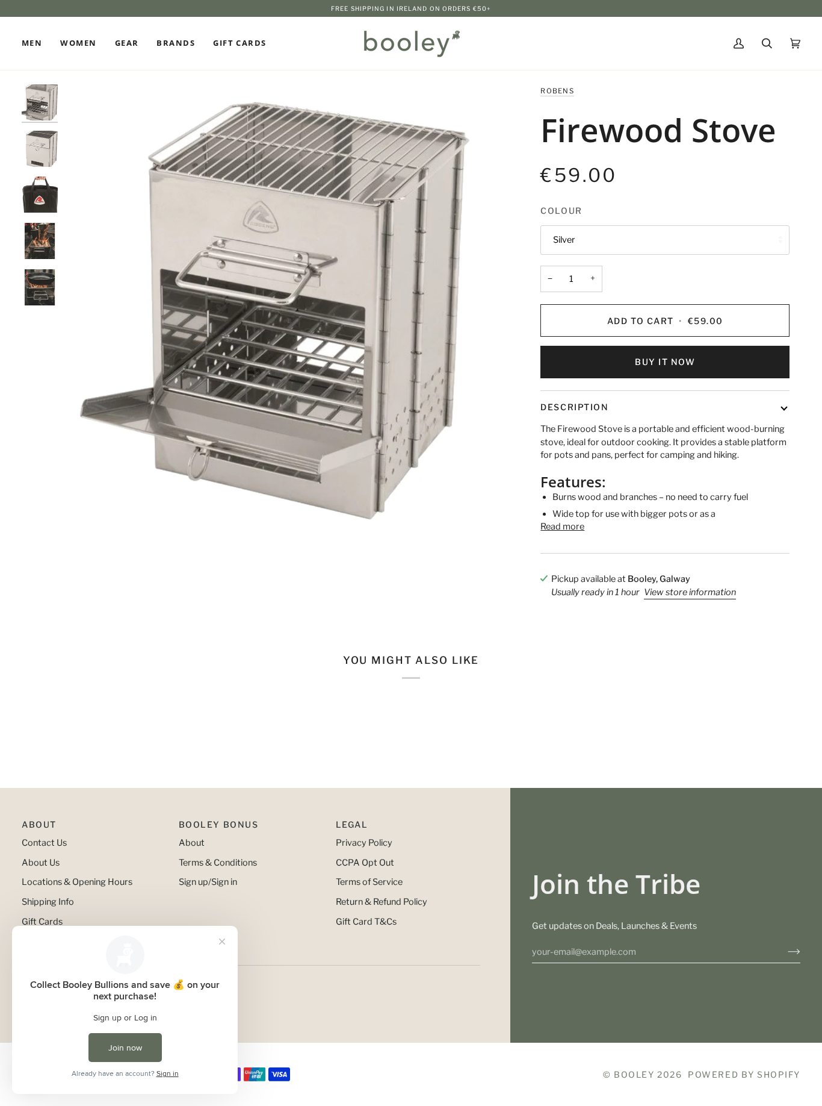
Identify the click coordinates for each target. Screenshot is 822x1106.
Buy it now (665, 362)
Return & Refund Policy (381, 901)
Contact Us (44, 842)
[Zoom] (286, 307)
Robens (557, 91)
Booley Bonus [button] (218, 824)
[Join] (784, 951)
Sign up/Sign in (208, 881)
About (192, 842)
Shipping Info (48, 901)
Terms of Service (369, 881)
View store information (690, 592)
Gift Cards (42, 921)
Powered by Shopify (744, 1074)
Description (574, 407)
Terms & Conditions (218, 862)
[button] (36, 43)
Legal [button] (352, 824)
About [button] (39, 824)
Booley (634, 1074)
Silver (564, 239)
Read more (562, 526)
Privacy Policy (364, 842)
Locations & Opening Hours (77, 881)
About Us (41, 862)
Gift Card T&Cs (366, 921)
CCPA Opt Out (365, 862)
